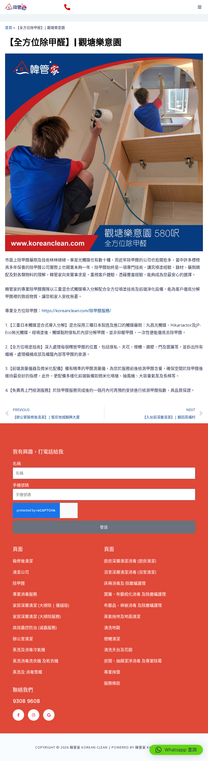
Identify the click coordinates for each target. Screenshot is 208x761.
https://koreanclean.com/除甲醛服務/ (76, 310)
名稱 (17, 463)
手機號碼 (21, 485)
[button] (199, 7)
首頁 (8, 27)
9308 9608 (26, 701)
